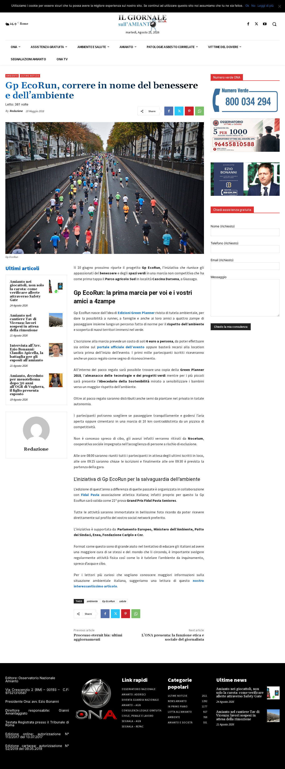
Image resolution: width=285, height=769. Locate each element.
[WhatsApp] (199, 111)
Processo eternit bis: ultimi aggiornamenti (98, 637)
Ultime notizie (30, 75)
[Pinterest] (189, 111)
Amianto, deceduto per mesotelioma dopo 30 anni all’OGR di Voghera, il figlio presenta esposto (27, 385)
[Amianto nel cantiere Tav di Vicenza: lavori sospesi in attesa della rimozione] (56, 320)
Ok (247, 5)
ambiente (92, 601)
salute (122, 601)
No (253, 5)
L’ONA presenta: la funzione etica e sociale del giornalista (173, 637)
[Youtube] (265, 24)
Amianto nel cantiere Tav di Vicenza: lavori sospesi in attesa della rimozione (24, 323)
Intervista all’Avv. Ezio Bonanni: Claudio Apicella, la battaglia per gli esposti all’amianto (26, 353)
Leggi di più (266, 5)
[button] (274, 24)
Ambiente (12, 75)
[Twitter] (257, 24)
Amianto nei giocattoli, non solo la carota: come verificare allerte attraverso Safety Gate (27, 291)
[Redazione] (36, 430)
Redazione (16, 111)
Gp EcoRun (108, 601)
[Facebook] (248, 24)
